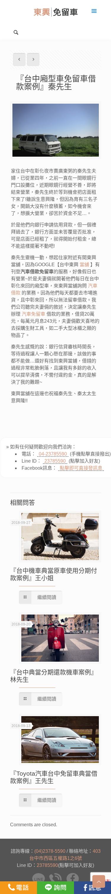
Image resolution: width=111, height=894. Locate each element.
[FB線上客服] (92, 887)
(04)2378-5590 (49, 851)
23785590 (55, 460)
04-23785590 (53, 453)
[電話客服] (18, 887)
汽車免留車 (33, 314)
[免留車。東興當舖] (55, 11)
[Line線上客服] (55, 887)
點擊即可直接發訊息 (81, 468)
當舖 (84, 264)
